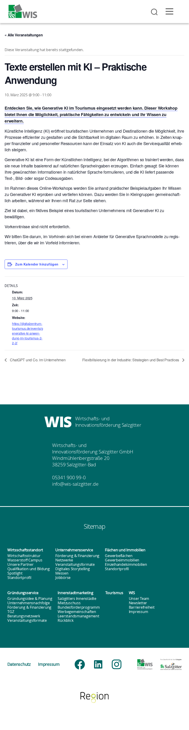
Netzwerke (64, 560)
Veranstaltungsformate (75, 564)
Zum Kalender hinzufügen (37, 264)
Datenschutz (19, 664)
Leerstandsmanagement (78, 616)
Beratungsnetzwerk (23, 616)
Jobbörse (63, 577)
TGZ (10, 611)
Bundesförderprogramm (79, 607)
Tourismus (114, 592)
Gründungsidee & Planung (29, 598)
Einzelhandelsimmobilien (126, 564)
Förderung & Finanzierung (77, 555)
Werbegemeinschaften (77, 611)
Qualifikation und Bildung (28, 568)
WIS (132, 592)
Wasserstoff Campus (24, 560)
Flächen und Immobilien (125, 549)
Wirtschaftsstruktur (23, 555)
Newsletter (138, 602)
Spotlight (15, 573)
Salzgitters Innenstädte (77, 598)
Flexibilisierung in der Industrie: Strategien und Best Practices (131, 359)
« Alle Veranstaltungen (24, 35)
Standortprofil (19, 577)
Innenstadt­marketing (75, 592)
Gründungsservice (22, 592)
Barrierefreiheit (142, 607)
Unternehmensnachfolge (28, 602)
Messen (61, 573)
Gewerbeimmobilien (122, 560)
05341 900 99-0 (69, 477)
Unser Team (139, 598)
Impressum (138, 611)
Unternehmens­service (74, 549)
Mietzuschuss (69, 602)
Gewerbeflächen (119, 555)
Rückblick (65, 620)
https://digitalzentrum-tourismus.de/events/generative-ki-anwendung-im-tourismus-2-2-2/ (27, 333)
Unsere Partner (20, 564)
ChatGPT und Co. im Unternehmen (37, 359)
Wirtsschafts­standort (25, 549)
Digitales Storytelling (72, 568)
